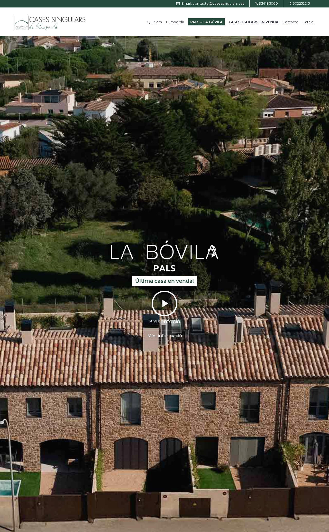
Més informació (164, 335)
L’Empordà (175, 22)
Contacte (290, 22)
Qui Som (154, 22)
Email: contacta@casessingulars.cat (212, 3)
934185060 (268, 3)
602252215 (301, 3)
